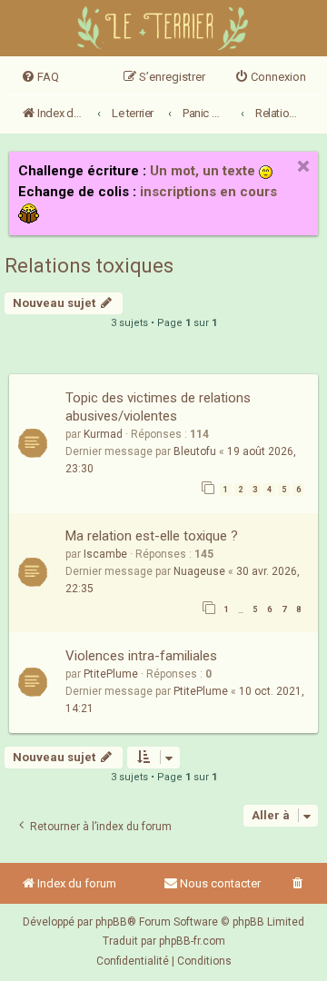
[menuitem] (40, 77)
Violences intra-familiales (141, 656)
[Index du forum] (164, 30)
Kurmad (103, 434)
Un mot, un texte (202, 171)
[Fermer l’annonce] (303, 166)
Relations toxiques (89, 265)
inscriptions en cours (208, 191)
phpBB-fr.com (192, 941)
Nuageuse (199, 571)
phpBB (111, 922)
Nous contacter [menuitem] (220, 883)
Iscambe (105, 554)
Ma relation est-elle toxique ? (151, 536)
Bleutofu (194, 451)
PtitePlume (111, 674)
